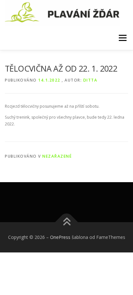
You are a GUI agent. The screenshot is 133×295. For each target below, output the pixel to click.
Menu (122, 38)
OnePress (60, 237)
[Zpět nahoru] (66, 222)
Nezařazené (57, 156)
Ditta (90, 80)
